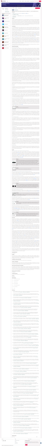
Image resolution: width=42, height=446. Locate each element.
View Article (22, 297)
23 (37, 40)
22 (38, 41)
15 (35, 34)
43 (34, 237)
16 (16, 36)
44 (31, 238)
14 (34, 34)
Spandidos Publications (17, 440)
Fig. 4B (29, 199)
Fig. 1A (18, 152)
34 (29, 227)
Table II (23, 155)
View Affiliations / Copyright (15, 14)
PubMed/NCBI (20, 295)
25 (15, 104)
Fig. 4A (35, 198)
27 (30, 218)
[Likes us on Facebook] (5, 440)
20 (33, 38)
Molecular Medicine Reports (6, 3)
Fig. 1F (34, 174)
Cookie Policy (30, 442)
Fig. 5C (22, 209)
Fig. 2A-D (34, 178)
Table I (22, 104)
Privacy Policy (26, 443)
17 (17, 36)
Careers (15, 441)
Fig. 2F (27, 180)
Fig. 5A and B (18, 208)
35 (12, 228)
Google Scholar (17, 295)
